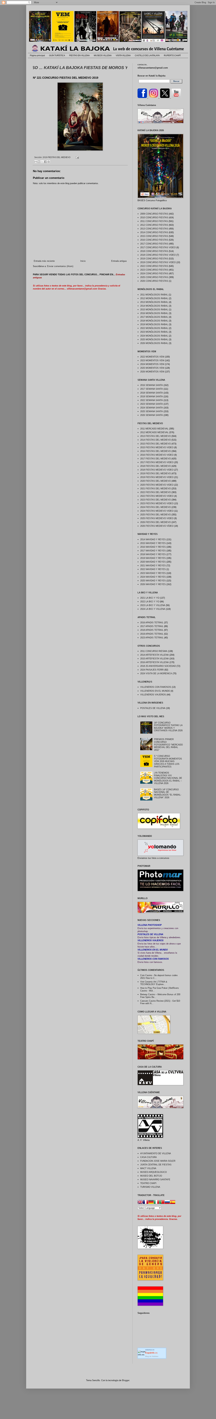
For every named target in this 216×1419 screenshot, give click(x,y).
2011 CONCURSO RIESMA (153, 651)
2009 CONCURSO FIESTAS (154, 214)
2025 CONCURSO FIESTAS (154, 277)
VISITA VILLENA (123, 55)
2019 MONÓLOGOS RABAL (154, 324)
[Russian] (167, 1202)
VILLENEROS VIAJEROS (153, 694)
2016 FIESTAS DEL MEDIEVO (155, 451)
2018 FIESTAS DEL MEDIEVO (155, 466)
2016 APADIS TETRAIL (151, 622)
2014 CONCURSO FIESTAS (154, 232)
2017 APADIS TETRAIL (151, 626)
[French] (145, 1202)
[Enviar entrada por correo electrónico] (77, 157)
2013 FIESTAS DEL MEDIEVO (155, 436)
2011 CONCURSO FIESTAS (154, 221)
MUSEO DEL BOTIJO (151, 1176)
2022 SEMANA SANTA (151, 400)
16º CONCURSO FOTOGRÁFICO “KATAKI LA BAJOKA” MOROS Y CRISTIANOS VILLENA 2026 (168, 726)
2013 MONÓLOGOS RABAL (154, 302)
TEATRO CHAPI (148, 1183)
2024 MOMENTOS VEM (152, 364)
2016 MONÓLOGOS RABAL (154, 313)
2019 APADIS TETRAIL (151, 634)
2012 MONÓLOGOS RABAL (154, 298)
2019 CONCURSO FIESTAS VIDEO (158, 262)
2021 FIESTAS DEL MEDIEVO (155, 488)
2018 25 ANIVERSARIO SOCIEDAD (158, 666)
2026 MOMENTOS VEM (152, 371)
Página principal (37, 55)
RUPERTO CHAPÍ (172, 55)
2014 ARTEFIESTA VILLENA (154, 655)
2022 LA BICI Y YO (149, 601)
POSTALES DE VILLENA (152, 708)
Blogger (125, 1380)
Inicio (83, 261)
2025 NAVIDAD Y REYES (153, 580)
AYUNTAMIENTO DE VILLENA (155, 1153)
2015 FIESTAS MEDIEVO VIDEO (156, 447)
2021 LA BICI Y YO (149, 598)
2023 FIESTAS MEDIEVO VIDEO (156, 503)
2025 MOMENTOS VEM (152, 368)
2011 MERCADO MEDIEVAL (154, 428)
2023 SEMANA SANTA (151, 404)
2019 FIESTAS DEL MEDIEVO (56, 157)
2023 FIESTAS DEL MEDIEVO (155, 499)
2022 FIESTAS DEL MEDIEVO (155, 492)
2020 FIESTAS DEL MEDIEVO (155, 481)
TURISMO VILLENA (150, 1187)
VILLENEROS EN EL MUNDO (155, 691)
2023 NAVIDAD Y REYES (153, 573)
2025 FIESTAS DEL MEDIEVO (155, 514)
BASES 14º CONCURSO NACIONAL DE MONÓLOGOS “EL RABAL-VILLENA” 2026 (167, 793)
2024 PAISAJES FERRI (152, 669)
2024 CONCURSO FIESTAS (154, 273)
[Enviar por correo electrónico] (35, 161)
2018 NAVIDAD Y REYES (153, 554)
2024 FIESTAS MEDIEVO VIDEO (156, 511)
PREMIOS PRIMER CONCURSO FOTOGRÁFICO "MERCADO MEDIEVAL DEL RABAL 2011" (168, 744)
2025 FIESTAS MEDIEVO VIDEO (156, 518)
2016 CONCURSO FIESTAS (154, 240)
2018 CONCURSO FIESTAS (154, 251)
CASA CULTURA (148, 1157)
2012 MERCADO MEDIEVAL (154, 432)
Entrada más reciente (44, 261)
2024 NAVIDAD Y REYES (153, 577)
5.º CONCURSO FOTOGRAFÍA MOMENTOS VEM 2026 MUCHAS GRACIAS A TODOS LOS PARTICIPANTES (168, 761)
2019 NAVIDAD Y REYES (153, 558)
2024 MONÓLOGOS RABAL (154, 335)
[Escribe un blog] (39, 161)
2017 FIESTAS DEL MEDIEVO (155, 458)
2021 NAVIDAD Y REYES (153, 565)
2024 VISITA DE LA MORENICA (156, 673)
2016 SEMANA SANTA (151, 385)
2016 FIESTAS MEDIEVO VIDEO (156, 455)
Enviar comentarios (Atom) (60, 266)
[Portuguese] (162, 1202)
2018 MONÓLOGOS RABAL (154, 320)
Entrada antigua (119, 261)
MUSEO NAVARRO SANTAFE (155, 1179)
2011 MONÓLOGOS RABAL (154, 294)
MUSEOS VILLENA (103, 55)
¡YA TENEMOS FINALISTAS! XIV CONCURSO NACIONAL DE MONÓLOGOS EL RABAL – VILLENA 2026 (168, 778)
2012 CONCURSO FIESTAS (154, 225)
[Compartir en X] (42, 161)
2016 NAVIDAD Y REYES (153, 547)
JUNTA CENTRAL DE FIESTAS (155, 1164)
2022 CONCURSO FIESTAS (154, 266)
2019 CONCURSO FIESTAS (154, 258)
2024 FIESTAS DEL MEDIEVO (155, 507)
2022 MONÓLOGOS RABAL (154, 328)
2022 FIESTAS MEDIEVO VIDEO (156, 496)
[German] (151, 1202)
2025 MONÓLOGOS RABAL (154, 339)
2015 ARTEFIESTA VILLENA (154, 658)
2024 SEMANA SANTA (151, 407)
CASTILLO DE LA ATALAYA (147, 55)
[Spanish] (172, 1202)
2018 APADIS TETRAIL (151, 630)
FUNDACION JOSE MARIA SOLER (157, 1161)
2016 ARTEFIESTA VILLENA (154, 662)
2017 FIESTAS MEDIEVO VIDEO (156, 462)
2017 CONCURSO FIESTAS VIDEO (158, 247)
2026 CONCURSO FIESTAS (154, 281)
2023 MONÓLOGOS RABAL (154, 332)
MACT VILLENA (148, 1168)
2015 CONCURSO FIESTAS (154, 236)
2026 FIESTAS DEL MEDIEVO (155, 522)
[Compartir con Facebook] (45, 161)
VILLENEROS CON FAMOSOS (155, 687)
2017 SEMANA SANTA (151, 389)
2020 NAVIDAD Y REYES (153, 562)
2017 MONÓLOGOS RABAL (154, 317)
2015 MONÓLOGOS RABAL (154, 309)
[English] (140, 1202)
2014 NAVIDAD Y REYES (153, 539)
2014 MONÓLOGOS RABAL (154, 306)
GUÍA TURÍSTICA (57, 55)
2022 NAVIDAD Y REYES (153, 569)
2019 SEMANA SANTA (151, 396)
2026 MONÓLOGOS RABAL (154, 343)
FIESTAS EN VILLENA (79, 55)
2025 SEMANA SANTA (151, 411)
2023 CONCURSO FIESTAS (154, 270)
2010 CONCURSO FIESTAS (154, 217)
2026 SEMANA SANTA (151, 415)
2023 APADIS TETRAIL (151, 637)
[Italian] (156, 1202)
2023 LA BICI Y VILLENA (152, 605)
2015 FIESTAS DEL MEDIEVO (155, 443)
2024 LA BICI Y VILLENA (152, 609)
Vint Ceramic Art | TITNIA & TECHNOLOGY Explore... (153, 983)
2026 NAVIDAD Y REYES (153, 584)
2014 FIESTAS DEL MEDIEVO (155, 440)
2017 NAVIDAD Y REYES (153, 550)
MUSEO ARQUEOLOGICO (153, 1172)
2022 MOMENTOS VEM (152, 356)
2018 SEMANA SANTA (151, 393)
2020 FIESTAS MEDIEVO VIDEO (156, 485)
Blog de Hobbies (151, 1356)
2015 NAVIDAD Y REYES (153, 543)
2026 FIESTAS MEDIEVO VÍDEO (156, 526)
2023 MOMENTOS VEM (152, 360)
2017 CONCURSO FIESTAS (154, 243)
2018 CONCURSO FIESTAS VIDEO (158, 255)
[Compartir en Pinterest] (48, 161)
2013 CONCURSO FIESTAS (154, 228)
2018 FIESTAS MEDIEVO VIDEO (156, 469)
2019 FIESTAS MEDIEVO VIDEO (156, 477)
